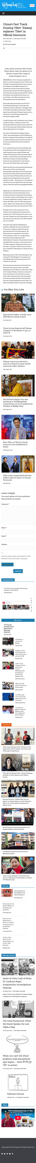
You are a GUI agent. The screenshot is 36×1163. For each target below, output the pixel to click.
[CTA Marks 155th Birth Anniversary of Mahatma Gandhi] (18, 841)
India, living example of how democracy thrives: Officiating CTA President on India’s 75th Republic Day (20, 670)
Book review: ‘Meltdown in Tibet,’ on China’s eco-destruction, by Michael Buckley (8, 923)
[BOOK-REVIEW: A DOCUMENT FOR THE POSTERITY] (7, 895)
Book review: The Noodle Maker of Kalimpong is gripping (8, 907)
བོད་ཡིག (32, 5)
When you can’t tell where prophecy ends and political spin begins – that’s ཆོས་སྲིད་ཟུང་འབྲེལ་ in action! (17, 1060)
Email (4, 536)
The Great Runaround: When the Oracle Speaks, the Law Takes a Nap (17, 1023)
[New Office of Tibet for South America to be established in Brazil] (18, 416)
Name (4, 528)
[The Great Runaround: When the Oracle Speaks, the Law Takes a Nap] (18, 1009)
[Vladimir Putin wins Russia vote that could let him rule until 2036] (8, 652)
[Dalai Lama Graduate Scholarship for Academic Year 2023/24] (15, 605)
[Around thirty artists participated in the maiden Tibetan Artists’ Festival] (18, 816)
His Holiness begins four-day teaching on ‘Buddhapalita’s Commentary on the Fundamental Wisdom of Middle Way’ (18, 402)
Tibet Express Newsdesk (20, 38)
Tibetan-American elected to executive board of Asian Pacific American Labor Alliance (17, 363)
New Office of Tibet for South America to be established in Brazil (15, 444)
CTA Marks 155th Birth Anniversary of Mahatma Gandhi (15, 852)
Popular (19, 620)
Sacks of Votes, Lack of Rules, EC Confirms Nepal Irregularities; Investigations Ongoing (17, 983)
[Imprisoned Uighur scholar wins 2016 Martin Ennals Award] (18, 295)
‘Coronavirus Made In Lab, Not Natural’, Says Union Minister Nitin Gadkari (20, 711)
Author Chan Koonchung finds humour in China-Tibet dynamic (8, 941)
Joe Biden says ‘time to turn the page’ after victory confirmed (20, 697)
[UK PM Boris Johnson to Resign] (8, 641)
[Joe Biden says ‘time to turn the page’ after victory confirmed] (8, 697)
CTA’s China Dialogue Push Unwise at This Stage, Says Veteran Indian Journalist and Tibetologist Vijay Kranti (17, 749)
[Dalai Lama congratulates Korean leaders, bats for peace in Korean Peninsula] (18, 456)
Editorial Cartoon (15, 1094)
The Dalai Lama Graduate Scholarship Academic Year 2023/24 (15, 589)
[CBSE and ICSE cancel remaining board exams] (8, 685)
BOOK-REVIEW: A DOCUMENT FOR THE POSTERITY (19, 893)
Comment (5, 504)
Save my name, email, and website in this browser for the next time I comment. (15, 557)
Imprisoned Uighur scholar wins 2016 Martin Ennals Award (17, 315)
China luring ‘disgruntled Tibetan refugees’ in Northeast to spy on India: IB (17, 330)
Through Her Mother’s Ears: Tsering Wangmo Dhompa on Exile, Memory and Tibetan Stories (18, 775)
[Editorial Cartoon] (18, 1082)
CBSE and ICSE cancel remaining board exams (20, 685)
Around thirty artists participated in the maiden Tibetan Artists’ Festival (16, 828)
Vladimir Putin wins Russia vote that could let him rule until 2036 (20, 653)
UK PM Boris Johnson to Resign (19, 641)
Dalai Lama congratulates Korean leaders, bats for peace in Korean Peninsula (17, 477)
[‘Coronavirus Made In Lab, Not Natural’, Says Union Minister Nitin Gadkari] (8, 709)
